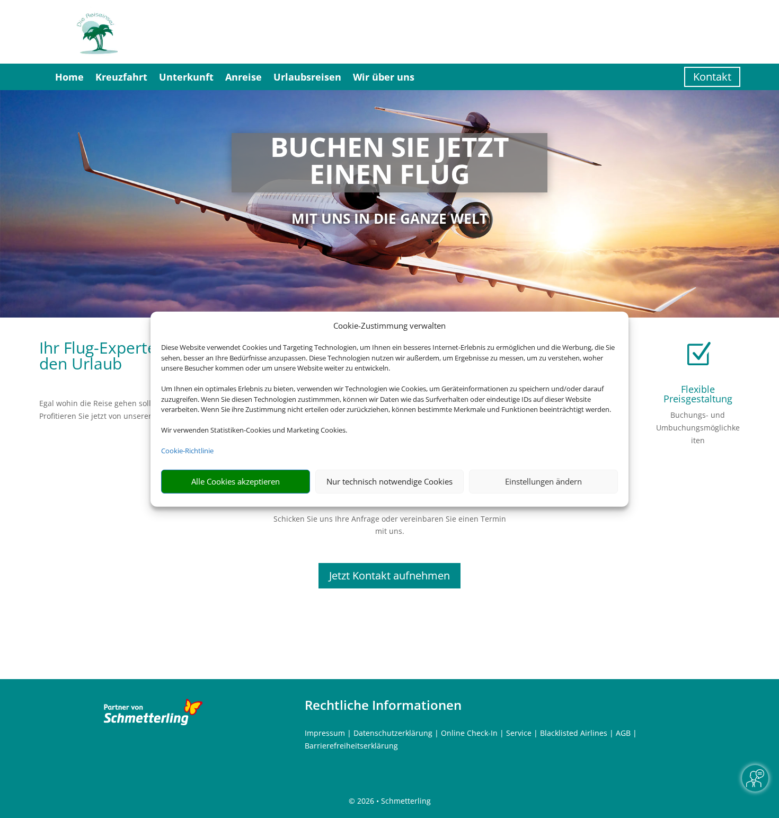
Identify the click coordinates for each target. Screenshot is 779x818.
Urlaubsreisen (307, 77)
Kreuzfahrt (121, 77)
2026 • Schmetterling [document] (393, 801)
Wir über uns (383, 77)
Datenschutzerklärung (392, 733)
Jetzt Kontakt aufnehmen (389, 575)
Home (69, 77)
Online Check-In (469, 733)
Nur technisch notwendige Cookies (389, 481)
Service (519, 733)
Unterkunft (186, 77)
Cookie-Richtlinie (187, 450)
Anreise (243, 77)
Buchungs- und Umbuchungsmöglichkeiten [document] (698, 427)
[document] (389, 162)
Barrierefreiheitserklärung (351, 746)
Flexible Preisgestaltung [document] (697, 394)
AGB (623, 733)
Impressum (325, 733)
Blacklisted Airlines (573, 733)
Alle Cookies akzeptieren (235, 481)
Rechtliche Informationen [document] (383, 705)
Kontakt (712, 76)
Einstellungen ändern (543, 481)
